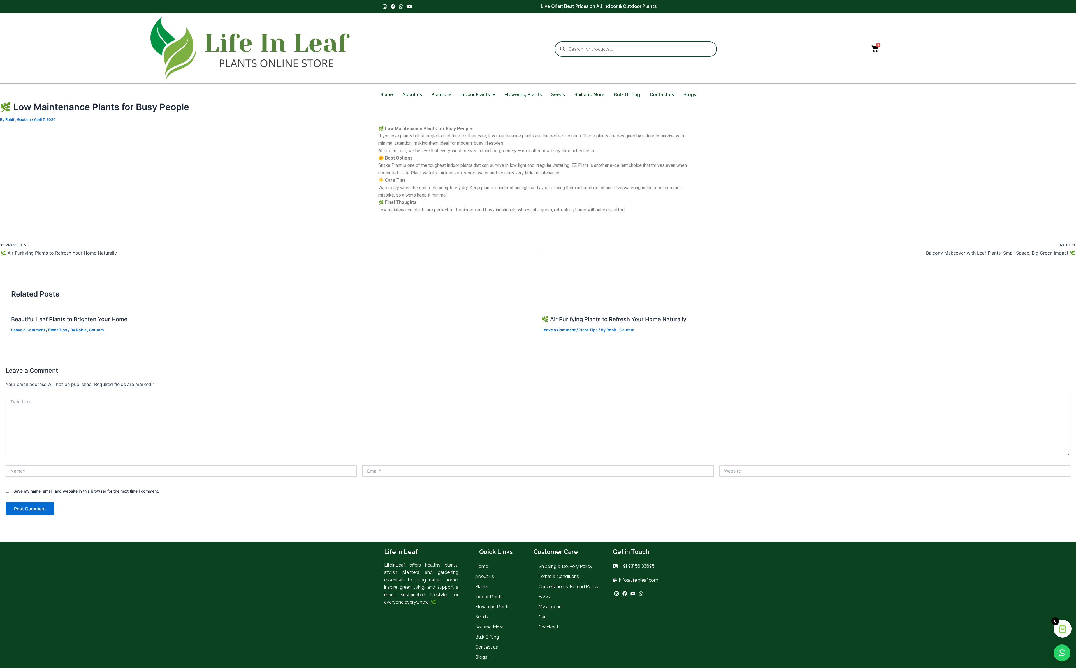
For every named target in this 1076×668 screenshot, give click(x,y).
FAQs (544, 596)
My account (551, 606)
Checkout (548, 627)
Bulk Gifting (627, 94)
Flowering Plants (523, 94)
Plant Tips (57, 329)
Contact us (662, 94)
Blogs (689, 94)
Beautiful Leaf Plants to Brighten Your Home (69, 319)
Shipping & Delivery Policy (565, 566)
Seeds (558, 94)
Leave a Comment (28, 329)
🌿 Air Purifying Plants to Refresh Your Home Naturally (614, 319)
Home (386, 94)
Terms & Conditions (559, 576)
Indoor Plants (475, 94)
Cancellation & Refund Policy (569, 586)
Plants (439, 94)
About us (412, 94)
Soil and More (589, 94)
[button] (441, 95)
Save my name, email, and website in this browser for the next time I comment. (86, 491)
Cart (543, 617)
